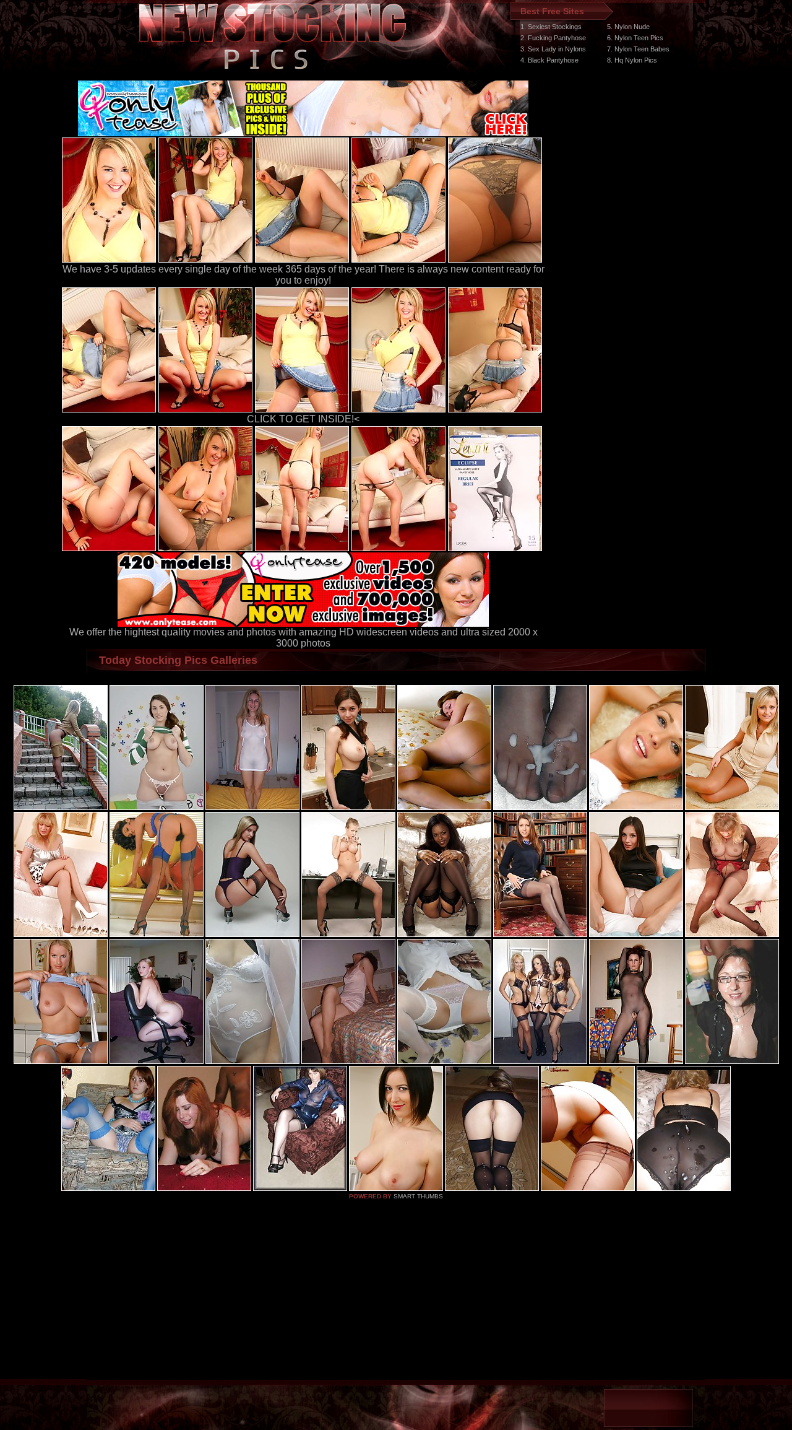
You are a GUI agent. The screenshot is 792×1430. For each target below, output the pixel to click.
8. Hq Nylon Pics (632, 60)
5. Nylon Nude (628, 26)
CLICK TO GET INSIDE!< (303, 419)
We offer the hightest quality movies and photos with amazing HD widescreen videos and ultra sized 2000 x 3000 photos (303, 637)
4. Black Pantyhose (549, 60)
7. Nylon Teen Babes (638, 49)
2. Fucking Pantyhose (553, 37)
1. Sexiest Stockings (551, 26)
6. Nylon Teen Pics (635, 37)
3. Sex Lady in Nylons (553, 49)
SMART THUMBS (418, 1196)
